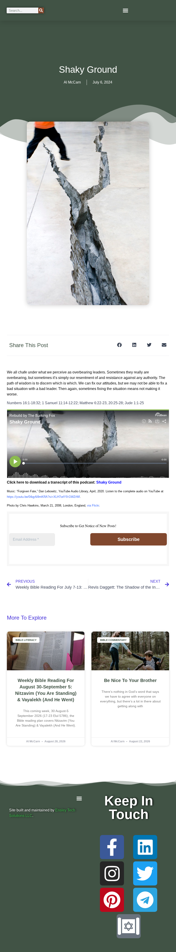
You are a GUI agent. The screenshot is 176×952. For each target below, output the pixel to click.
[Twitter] (145, 873)
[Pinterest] (112, 900)
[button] (125, 10)
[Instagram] (112, 873)
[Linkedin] (145, 847)
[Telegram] (145, 900)
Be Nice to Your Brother (130, 680)
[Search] (41, 10)
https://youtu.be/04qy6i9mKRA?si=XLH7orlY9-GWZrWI (43, 496)
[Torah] (129, 926)
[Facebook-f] (112, 847)
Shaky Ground (108, 482)
